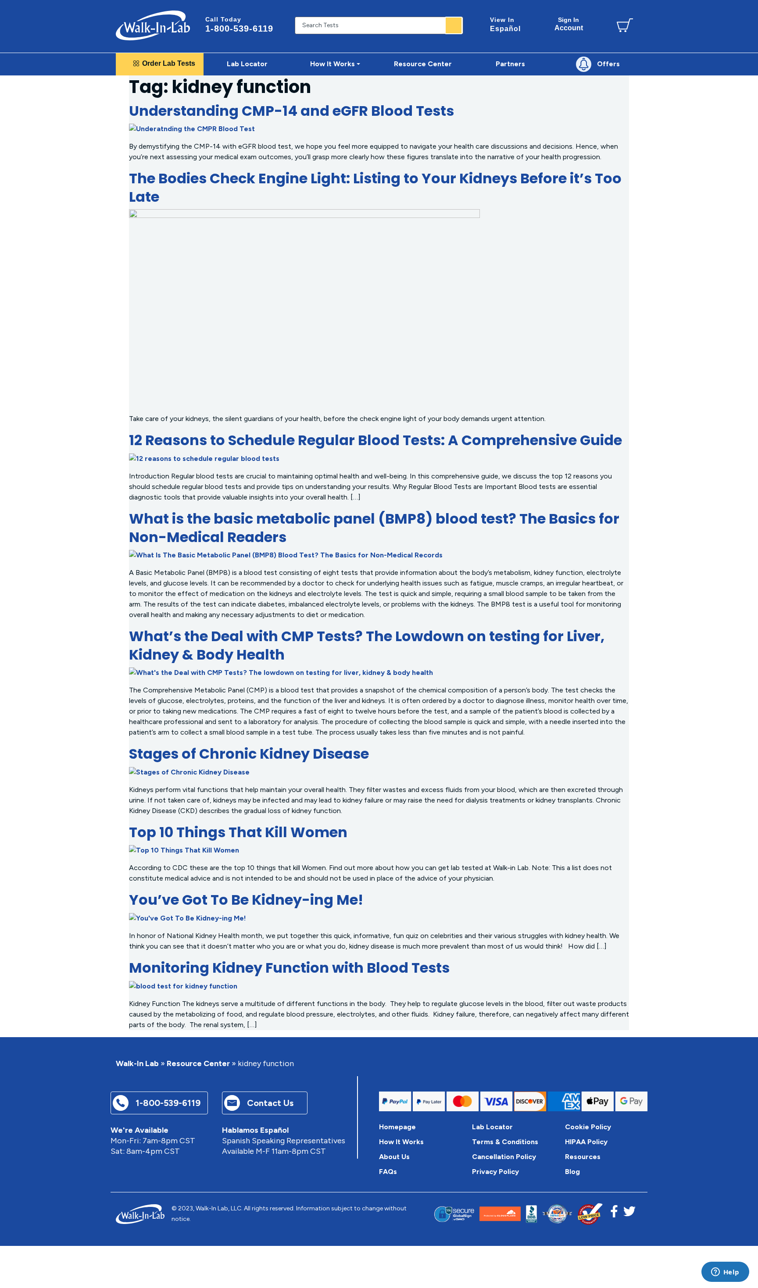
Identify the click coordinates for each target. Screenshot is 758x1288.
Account (568, 24)
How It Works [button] (332, 64)
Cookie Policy (588, 1127)
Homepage (397, 1127)
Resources (583, 1156)
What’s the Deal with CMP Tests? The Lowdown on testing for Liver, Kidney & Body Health (366, 645)
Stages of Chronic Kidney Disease (249, 754)
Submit (453, 25)
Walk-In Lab (137, 1063)
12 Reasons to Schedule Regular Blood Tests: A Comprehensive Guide (375, 440)
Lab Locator (247, 64)
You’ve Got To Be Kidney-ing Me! (246, 900)
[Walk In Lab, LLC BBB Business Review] (531, 1214)
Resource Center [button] (423, 64)
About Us (394, 1156)
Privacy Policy (495, 1171)
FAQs (388, 1171)
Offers (608, 64)
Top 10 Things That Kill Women (238, 832)
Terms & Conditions (505, 1142)
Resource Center (198, 1063)
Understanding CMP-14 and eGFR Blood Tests (291, 111)
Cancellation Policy (504, 1156)
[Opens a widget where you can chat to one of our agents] (725, 1273)
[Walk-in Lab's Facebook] (614, 1214)
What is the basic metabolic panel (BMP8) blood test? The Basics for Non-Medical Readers (374, 528)
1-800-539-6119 (239, 24)
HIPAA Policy (586, 1142)
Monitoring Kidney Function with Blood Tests (289, 968)
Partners (510, 64)
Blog (572, 1171)
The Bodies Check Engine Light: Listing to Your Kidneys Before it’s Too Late (375, 187)
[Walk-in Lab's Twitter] (629, 1214)
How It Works (401, 1142)
